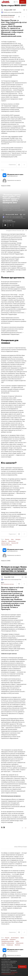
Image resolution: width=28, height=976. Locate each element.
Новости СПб (14, 543)
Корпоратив (13, 939)
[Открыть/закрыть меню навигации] (14, 2)
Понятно (22, 966)
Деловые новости (5, 543)
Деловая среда (4, 939)
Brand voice (17, 945)
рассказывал (23, 525)
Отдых (17, 941)
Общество (3, 541)
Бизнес (3, 945)
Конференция (10, 945)
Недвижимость (19, 943)
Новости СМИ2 (5, 185)
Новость (7, 539)
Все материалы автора (7, 17)
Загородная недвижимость (7, 943)
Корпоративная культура (7, 941)
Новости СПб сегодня (6, 545)
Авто (12, 539)
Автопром (17, 539)
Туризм (22, 938)
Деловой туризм (15, 938)
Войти (23, 2)
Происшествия (12, 541)
